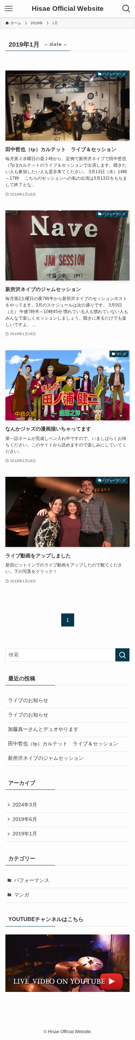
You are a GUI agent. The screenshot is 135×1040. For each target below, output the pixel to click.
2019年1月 (25, 833)
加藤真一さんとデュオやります (43, 729)
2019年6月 (25, 819)
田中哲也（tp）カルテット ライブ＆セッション (63, 743)
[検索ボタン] (126, 8)
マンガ (21, 895)
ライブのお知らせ (28, 700)
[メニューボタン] (8, 8)
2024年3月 (25, 805)
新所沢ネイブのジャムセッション (46, 758)
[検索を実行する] (122, 655)
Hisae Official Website (68, 8)
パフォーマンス (31, 880)
